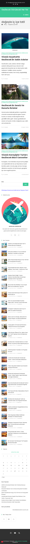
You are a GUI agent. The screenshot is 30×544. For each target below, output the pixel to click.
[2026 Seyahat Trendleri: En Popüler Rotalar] (4, 351)
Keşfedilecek (13, 54)
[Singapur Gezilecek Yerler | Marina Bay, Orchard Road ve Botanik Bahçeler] (4, 425)
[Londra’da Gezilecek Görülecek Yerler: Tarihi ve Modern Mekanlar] (4, 359)
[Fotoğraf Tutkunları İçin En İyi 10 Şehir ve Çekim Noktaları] (4, 310)
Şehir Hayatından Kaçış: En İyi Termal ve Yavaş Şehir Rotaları (18, 260)
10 (3, 465)
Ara (3, 181)
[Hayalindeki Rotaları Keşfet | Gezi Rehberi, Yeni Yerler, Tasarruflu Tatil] (4, 269)
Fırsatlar (4, 53)
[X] (13, 4)
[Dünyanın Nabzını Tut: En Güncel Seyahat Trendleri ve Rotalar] (4, 253)
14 (18, 465)
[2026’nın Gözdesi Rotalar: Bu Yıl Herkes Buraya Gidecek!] (4, 245)
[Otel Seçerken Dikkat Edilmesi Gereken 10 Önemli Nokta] (4, 416)
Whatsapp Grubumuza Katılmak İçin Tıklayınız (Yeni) (15, 190)
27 (15, 471)
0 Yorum (5, 78)
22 (22, 468)
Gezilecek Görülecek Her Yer (15, 9)
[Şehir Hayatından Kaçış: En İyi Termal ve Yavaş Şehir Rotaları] (4, 261)
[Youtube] (9, 519)
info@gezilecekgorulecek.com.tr (16, 2)
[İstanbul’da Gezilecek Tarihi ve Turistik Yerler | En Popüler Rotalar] (4, 400)
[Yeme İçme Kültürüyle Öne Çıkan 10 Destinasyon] (4, 294)
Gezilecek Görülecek (21, 53)
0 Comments (19, 247)
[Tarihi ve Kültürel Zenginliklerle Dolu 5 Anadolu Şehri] (4, 408)
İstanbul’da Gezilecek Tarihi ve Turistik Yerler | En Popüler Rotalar (17, 399)
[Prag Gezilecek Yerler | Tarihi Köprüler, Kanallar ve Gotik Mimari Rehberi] (4, 434)
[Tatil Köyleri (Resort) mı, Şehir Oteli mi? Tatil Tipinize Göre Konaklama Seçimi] (4, 335)
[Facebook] (15, 235)
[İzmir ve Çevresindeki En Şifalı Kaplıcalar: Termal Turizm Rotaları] (4, 302)
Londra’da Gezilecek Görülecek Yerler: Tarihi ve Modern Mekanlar (17, 358)
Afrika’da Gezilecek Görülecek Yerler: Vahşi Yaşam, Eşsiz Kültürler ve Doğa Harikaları (17, 375)
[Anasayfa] (2, 24)
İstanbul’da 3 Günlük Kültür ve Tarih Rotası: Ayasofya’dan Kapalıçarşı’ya (18, 342)
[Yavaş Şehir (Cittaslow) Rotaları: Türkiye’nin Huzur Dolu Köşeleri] (4, 326)
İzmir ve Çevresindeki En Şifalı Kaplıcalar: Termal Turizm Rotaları (17, 301)
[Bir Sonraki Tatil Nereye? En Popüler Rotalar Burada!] (4, 442)
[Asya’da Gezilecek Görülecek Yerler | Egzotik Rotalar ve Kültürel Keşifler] (4, 384)
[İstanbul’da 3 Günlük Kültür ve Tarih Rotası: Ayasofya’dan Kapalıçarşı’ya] (4, 343)
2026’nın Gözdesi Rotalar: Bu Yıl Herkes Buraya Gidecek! (17, 244)
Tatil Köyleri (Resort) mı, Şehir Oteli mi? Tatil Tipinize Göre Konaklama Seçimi (18, 334)
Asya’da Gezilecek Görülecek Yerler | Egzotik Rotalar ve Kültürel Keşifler (18, 383)
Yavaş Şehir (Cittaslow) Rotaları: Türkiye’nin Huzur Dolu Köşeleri (17, 325)
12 (11, 465)
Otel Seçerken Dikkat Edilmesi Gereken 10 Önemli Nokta (16, 415)
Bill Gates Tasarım (21, 541)
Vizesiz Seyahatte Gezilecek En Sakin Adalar (15, 58)
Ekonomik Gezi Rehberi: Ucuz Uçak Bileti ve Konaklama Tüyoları (17, 285)
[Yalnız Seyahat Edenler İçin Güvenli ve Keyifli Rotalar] (4, 367)
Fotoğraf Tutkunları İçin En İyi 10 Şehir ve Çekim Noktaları (17, 309)
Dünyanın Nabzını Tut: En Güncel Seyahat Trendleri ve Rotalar (17, 252)
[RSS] (17, 4)
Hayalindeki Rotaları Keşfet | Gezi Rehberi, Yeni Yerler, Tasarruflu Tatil (18, 268)
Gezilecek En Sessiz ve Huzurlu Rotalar (13, 106)
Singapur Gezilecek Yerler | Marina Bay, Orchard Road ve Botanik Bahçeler (17, 424)
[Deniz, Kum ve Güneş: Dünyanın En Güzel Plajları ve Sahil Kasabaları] (4, 318)
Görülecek (5, 54)
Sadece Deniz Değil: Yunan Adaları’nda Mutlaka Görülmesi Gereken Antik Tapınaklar (17, 277)
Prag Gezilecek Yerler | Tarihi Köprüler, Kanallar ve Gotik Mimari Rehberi (17, 433)
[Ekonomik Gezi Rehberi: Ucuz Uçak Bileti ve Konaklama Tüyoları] (4, 286)
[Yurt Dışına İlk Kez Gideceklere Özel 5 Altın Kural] (4, 392)
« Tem (3, 477)
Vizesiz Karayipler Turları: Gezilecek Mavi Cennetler (15, 156)
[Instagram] (15, 4)
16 (26, 465)
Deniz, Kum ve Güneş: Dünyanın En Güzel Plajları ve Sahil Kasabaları (17, 317)
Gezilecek (11, 53)
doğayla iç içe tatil (13, 24)
